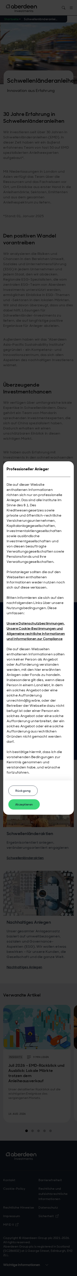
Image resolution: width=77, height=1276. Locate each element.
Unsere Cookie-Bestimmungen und (35, 628)
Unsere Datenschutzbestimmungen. (36, 623)
